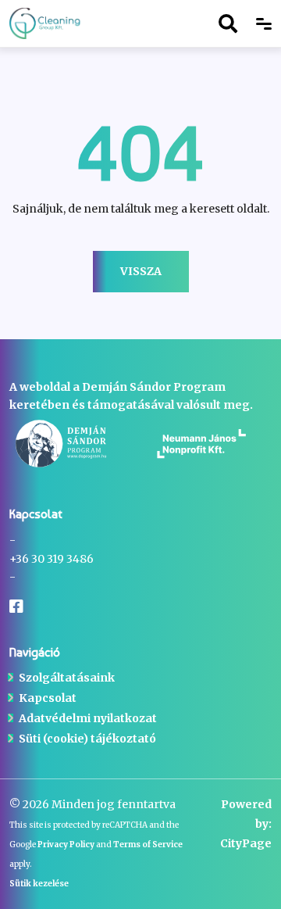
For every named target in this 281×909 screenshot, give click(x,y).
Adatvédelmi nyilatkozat (88, 718)
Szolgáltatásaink (67, 678)
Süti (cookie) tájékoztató (87, 739)
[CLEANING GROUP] (58, 23)
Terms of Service (148, 844)
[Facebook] (16, 606)
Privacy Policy (65, 844)
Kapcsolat (47, 698)
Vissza (141, 271)
